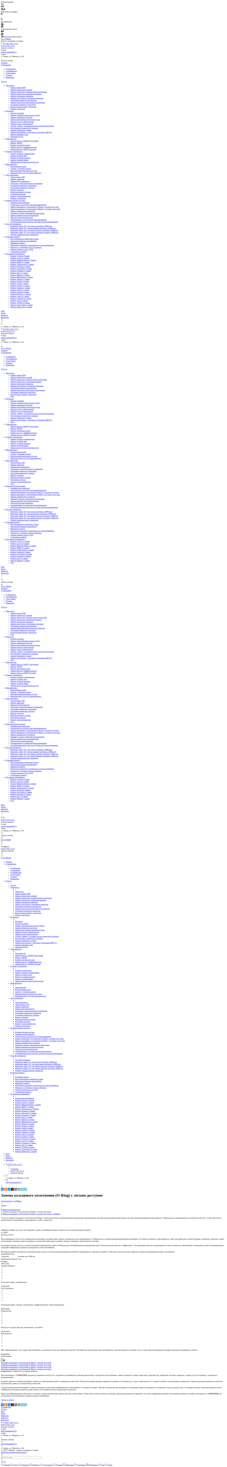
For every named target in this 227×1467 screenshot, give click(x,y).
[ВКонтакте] (2, 1189)
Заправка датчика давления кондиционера (27, 213)
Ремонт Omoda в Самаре (20, 288)
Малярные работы (17, 243)
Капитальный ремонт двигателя (23, 107)
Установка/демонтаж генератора (23, 186)
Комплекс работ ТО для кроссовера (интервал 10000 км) (33, 228)
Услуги (4, 81)
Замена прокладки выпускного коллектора (27, 103)
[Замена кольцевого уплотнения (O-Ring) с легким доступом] (30, 1214)
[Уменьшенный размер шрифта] (2, 4)
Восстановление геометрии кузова (24, 239)
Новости (4, 315)
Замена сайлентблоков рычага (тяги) (25, 115)
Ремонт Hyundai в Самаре (20, 271)
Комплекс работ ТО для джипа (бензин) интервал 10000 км (34, 232)
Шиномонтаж (11, 164)
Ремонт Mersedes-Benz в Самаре (23, 260)
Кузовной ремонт (13, 237)
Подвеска (10, 111)
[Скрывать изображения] (2, 27)
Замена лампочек (17, 179)
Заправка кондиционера (20, 203)
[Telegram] (25, 1189)
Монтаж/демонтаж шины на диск (23, 171)
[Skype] (22, 1189)
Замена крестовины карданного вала (25, 120)
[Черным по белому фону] (1, 14)
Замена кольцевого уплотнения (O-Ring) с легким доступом (34, 207)
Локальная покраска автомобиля (23, 241)
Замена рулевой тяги (18, 156)
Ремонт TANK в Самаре (20, 303)
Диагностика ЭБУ (17, 177)
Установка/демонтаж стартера (22, 188)
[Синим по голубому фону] (1, 20)
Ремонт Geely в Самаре (19, 296)
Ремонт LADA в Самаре (20, 286)
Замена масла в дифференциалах (23, 147)
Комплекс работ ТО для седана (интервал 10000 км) (31, 226)
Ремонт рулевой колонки (20, 158)
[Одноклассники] (5, 1189)
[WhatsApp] (18, 1189)
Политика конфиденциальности (14, 1452)
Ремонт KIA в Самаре (19, 273)
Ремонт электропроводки (20, 196)
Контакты (5, 317)
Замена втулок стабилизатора (22, 122)
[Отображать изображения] (2, 24)
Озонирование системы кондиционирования (28, 220)
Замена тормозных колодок (21, 117)
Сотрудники (11, 73)
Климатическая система (15, 201)
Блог (3, 311)
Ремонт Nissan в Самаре (20, 279)
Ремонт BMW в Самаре (19, 262)
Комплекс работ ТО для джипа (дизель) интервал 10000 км (34, 230)
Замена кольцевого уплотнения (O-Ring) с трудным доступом (35, 209)
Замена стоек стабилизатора (21, 124)
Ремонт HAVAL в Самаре (20, 294)
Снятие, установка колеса (20, 169)
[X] (12, 1189)
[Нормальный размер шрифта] (2, 7)
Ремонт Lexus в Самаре (19, 258)
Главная (4, 63)
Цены (3, 313)
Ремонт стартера (17, 190)
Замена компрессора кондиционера (24, 215)
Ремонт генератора (18, 198)
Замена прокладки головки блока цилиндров (28, 92)
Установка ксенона (18, 194)
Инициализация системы (20, 192)
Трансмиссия (11, 139)
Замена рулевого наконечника (22, 154)
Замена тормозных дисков (20, 130)
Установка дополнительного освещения (26, 183)
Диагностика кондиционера (21, 218)
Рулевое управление (14, 152)
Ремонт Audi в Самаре (19, 284)
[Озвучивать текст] (2, 32)
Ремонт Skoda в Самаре (19, 281)
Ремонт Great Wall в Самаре (21, 305)
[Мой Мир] (9, 1189)
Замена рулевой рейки (19, 160)
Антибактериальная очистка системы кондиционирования (34, 222)
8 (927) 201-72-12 (11, 44)
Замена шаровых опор (19, 134)
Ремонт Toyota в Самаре (20, 256)
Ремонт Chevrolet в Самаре (21, 269)
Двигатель (10, 85)
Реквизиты (10, 77)
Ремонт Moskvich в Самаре (21, 307)
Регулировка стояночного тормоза (24, 128)
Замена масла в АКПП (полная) (23, 149)
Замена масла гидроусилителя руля (24, 162)
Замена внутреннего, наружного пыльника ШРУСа (31, 132)
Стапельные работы (18, 252)
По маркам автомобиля (15, 254)
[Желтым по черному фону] (1, 17)
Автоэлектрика (12, 175)
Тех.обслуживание (13, 224)
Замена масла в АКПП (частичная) (24, 141)
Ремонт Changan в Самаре (20, 299)
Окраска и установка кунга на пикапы (25, 247)
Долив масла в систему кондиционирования (28, 205)
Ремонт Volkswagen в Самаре (22, 264)
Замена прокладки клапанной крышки (25, 94)
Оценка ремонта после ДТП (21, 250)
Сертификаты (11, 71)
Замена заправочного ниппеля (22, 211)
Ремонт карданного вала (20, 145)
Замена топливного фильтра (21, 96)
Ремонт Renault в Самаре (20, 267)
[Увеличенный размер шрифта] (3, 10)
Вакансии (5, 1416)
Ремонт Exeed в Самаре (19, 292)
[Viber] (15, 1189)
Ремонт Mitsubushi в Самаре (21, 277)
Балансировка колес (18, 166)
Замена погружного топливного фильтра (26, 98)
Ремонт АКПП (16, 143)
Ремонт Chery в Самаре (19, 290)
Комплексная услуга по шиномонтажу (25, 173)
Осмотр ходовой (17, 113)
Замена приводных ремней (21, 90)
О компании (6, 65)
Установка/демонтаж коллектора (23, 100)
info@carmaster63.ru (9, 52)
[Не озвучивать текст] (2, 35)
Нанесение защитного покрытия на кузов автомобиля (32, 245)
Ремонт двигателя (17, 109)
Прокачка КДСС (17, 137)
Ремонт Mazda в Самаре (20, 275)
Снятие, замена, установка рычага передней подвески (32, 126)
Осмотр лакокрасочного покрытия (24, 235)
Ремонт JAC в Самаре (19, 301)
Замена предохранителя (20, 181)
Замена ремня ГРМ (18, 88)
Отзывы (9, 75)
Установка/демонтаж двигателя (23, 105)
